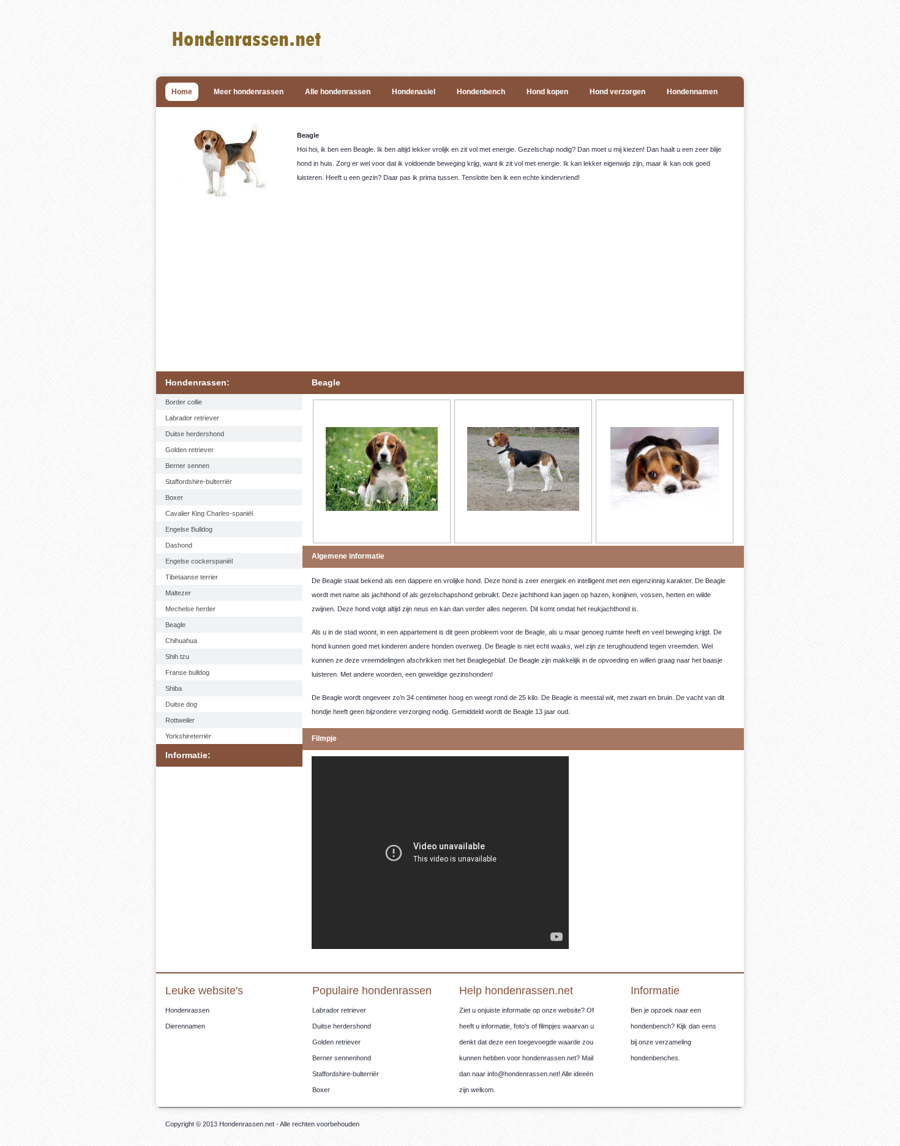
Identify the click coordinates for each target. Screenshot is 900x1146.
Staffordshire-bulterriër (198, 481)
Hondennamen (692, 91)
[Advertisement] (453, 293)
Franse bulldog (187, 672)
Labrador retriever (192, 418)
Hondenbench (481, 91)
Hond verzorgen (617, 91)
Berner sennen (187, 465)
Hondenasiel (413, 91)
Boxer (174, 497)
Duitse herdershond (194, 433)
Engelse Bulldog (188, 529)
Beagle (175, 624)
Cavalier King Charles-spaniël (209, 513)
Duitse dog (181, 704)
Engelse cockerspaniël (199, 561)
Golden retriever (189, 449)
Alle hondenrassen (337, 91)
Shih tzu (177, 656)
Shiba (173, 688)
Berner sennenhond (341, 1058)
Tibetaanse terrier (191, 577)
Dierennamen (185, 1026)
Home (181, 91)
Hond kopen (547, 91)
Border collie (183, 402)
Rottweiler (180, 720)
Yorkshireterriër (188, 736)
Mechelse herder (190, 608)
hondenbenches (654, 1058)
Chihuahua (181, 640)
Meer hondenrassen (248, 91)
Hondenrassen (187, 1010)
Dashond (178, 545)
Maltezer (178, 593)
